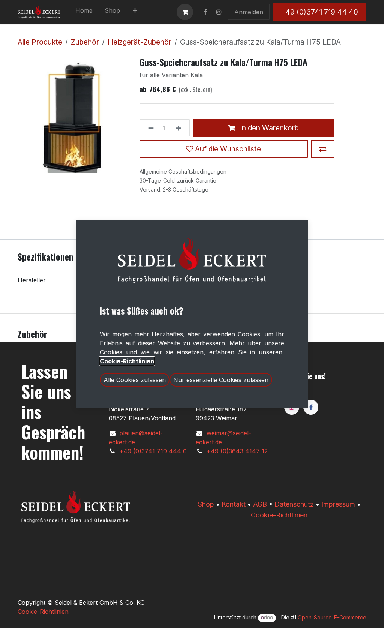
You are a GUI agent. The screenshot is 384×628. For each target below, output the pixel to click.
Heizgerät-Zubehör (139, 41)
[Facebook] (310, 407)
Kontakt (234, 504)
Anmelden (248, 12)
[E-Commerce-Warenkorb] (185, 12)
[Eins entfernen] (149, 128)
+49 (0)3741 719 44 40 (319, 11)
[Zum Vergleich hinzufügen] (322, 149)
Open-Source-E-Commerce (332, 617)
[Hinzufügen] (180, 128)
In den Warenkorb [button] (268, 127)
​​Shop (206, 504)
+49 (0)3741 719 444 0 (153, 451)
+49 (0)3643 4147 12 (237, 451)
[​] (205, 12)
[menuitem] (84, 12)
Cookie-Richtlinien (279, 515)
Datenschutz (294, 504)
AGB (260, 504)
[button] (135, 380)
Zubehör (85, 41)
